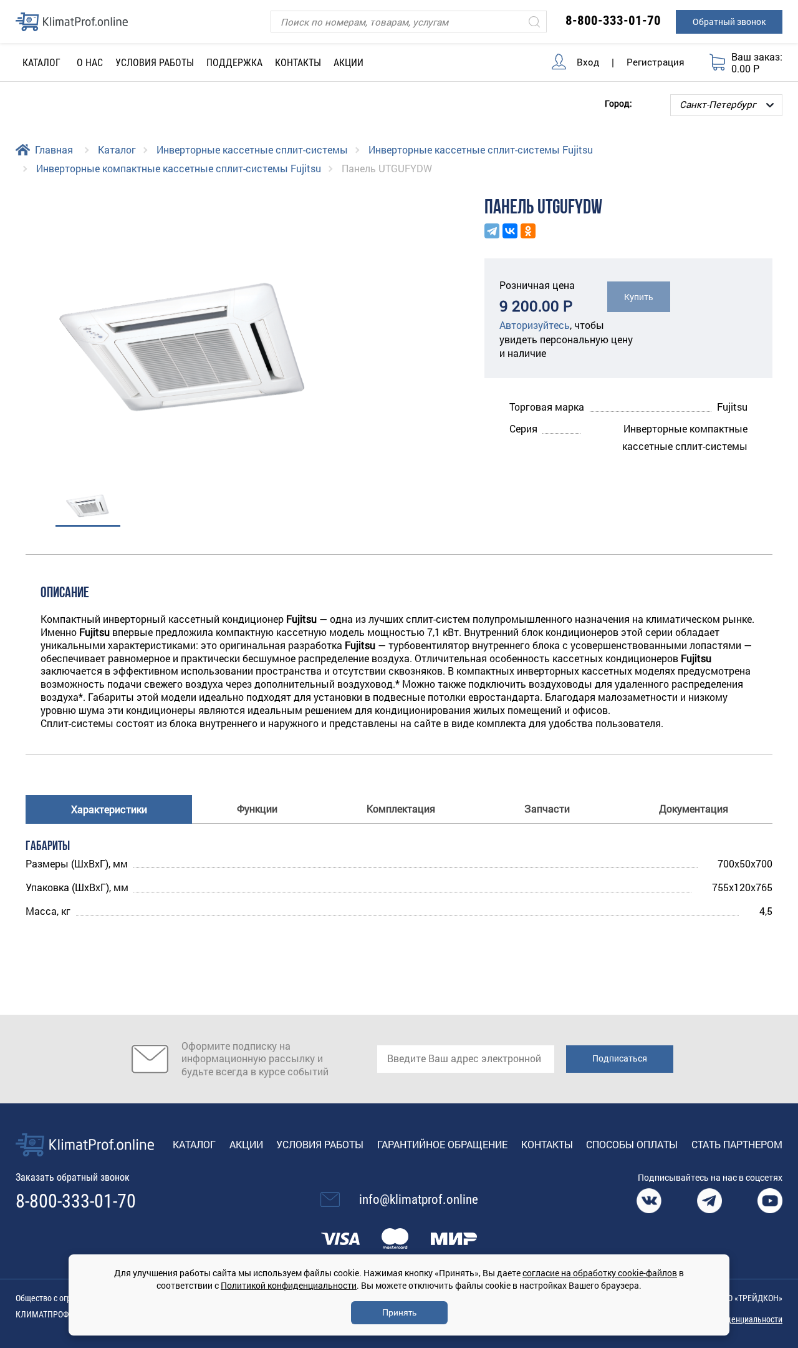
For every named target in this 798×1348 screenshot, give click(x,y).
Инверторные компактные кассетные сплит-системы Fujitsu (178, 168)
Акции (348, 63)
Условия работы (154, 63)
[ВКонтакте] (509, 230)
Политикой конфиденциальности (289, 1285)
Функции (257, 808)
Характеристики (109, 809)
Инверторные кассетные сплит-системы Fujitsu (480, 149)
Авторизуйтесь (534, 324)
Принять (399, 1312)
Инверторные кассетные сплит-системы (252, 149)
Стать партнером (736, 1144)
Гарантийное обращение (442, 1144)
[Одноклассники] (528, 230)
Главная (54, 149)
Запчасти (547, 808)
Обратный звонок (729, 21)
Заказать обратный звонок (73, 1177)
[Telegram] (491, 230)
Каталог (117, 149)
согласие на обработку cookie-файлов (599, 1273)
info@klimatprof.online (418, 1199)
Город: (618, 102)
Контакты (298, 63)
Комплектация (401, 808)
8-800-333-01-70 (613, 20)
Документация (693, 808)
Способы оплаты (632, 1144)
